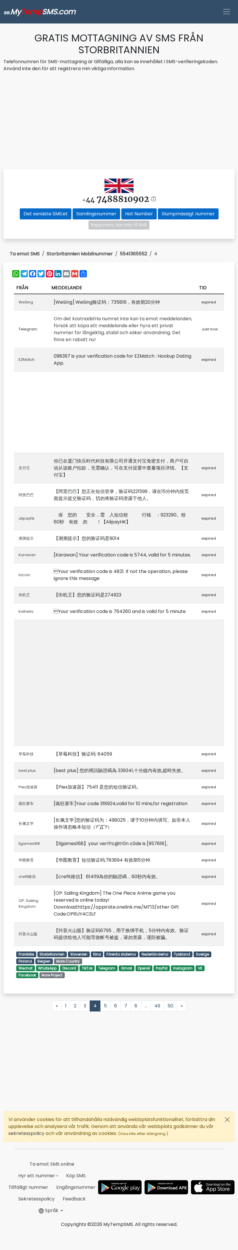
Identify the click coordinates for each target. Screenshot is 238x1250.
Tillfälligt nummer (28, 1187)
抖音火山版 (28, 934)
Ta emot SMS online (52, 1164)
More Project (52, 975)
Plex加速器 (28, 787)
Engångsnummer (75, 1187)
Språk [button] (51, 1210)
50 (170, 1005)
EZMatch (27, 359)
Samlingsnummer (96, 213)
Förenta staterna (121, 954)
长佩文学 (26, 823)
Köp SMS (76, 1175)
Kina (97, 954)
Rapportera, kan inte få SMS (119, 225)
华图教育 (26, 860)
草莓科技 (26, 754)
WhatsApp (47, 968)
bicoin (24, 575)
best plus (27, 770)
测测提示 (26, 538)
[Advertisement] (119, 121)
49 (157, 1005)
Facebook (27, 975)
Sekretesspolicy (36, 1199)
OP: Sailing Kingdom (28, 903)
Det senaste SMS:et (46, 213)
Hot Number (139, 213)
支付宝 (24, 468)
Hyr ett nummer (38, 1175)
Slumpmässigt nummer (188, 213)
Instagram (182, 968)
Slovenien (78, 954)
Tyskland (182, 954)
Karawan (27, 555)
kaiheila (26, 611)
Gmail (126, 968)
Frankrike (26, 954)
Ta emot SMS (25, 253)
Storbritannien (51, 954)
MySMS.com (39, 11)
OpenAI (144, 968)
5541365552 (133, 253)
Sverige (202, 954)
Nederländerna (155, 954)
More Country (68, 961)
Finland (25, 961)
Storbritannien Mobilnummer (80, 253)
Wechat (26, 968)
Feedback (74, 1199)
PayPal (161, 968)
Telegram (106, 968)
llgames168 (29, 843)
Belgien (44, 961)
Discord (69, 968)
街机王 (24, 595)
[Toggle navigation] (227, 11)
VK (200, 968)
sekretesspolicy (27, 1133)
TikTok (87, 968)
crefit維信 (27, 876)
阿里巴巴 (26, 495)
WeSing (26, 302)
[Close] (227, 1119)
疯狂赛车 (26, 803)
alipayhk (27, 518)
